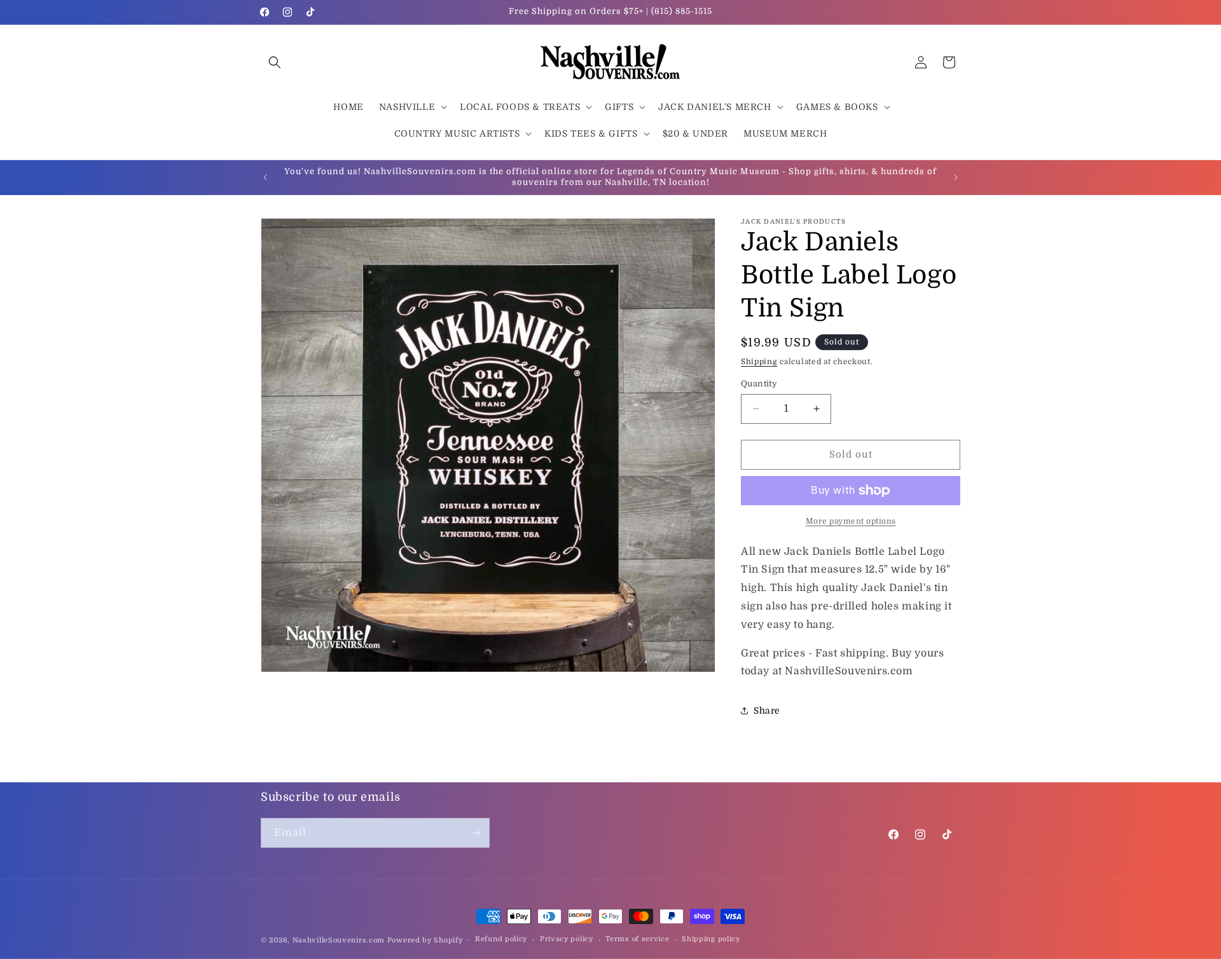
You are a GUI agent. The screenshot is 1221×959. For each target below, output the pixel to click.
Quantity (759, 383)
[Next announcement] (956, 177)
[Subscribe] (475, 833)
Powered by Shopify (425, 940)
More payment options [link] (851, 521)
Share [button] (767, 710)
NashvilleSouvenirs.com (339, 940)
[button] (275, 62)
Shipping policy (711, 939)
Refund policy (501, 939)
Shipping (759, 361)
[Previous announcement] (265, 177)
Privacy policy (566, 939)
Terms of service (637, 939)
